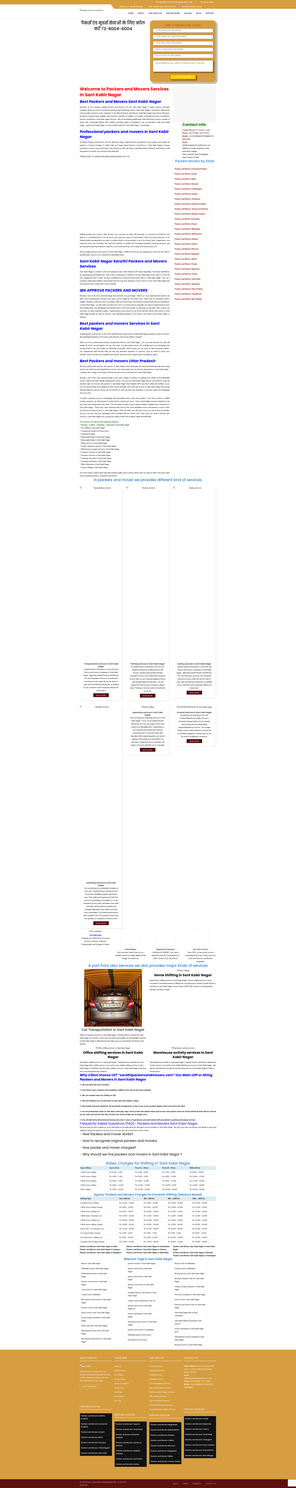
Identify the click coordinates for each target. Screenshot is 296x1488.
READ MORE (101, 695)
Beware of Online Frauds (131, 6)
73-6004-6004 (207, 2)
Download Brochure (192, 6)
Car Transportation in (113, 1186)
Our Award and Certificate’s (162, 6)
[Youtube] (210, 6)
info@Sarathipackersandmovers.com (174, 2)
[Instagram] (214, 6)
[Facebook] (207, 6)
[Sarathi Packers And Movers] (91, 10)
